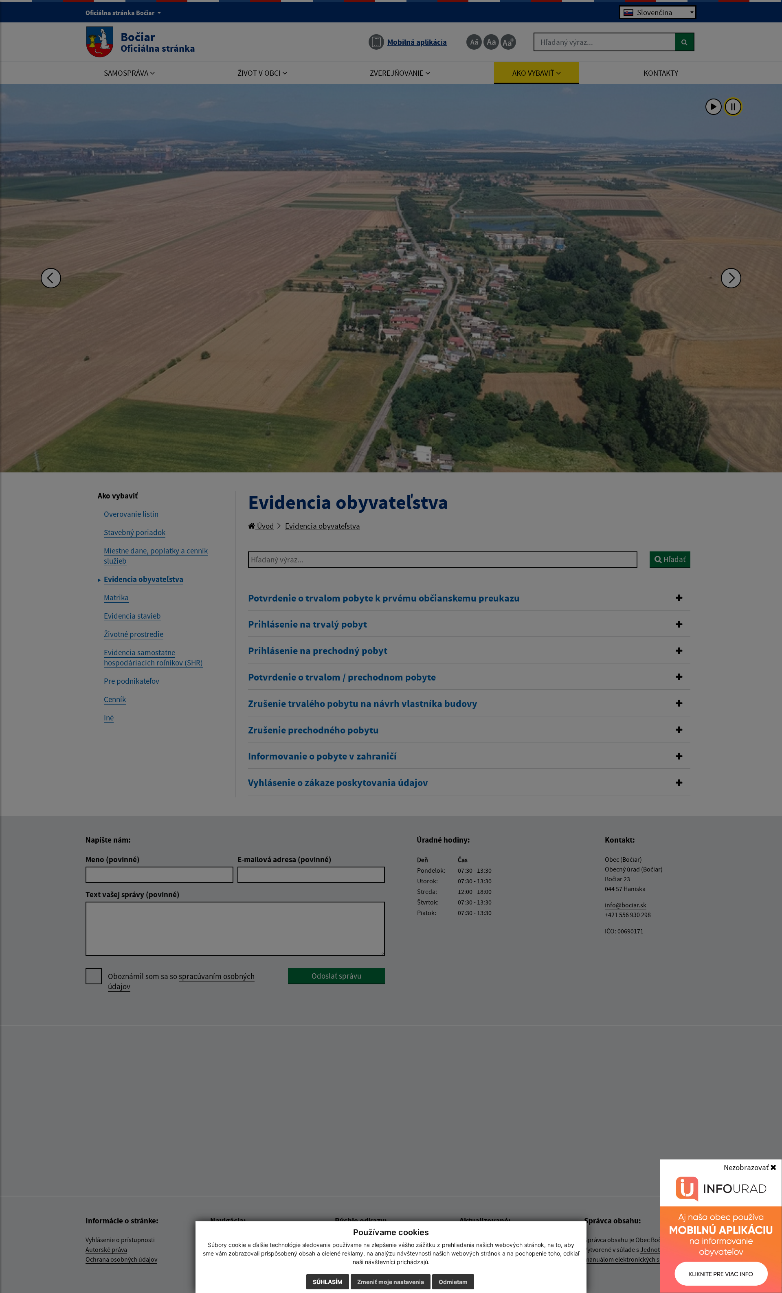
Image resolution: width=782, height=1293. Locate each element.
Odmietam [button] (453, 1281)
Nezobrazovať (747, 1167)
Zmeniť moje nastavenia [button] (390, 1281)
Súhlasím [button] (328, 1281)
